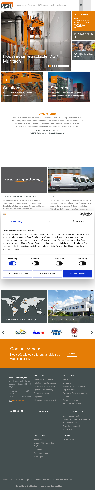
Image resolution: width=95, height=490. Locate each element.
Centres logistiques (71, 400)
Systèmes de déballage (44, 390)
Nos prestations (70, 423)
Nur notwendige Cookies (17, 274)
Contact (72, 354)
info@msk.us (18, 401)
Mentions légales (24, 480)
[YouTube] (14, 411)
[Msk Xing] (18, 411)
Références (43, 5)
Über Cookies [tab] (78, 221)
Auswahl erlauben (47, 274)
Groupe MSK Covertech (18, 319)
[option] (36, 41)
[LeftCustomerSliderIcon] (3, 332)
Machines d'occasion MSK (45, 400)
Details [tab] (48, 221)
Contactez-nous (61, 319)
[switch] (35, 263)
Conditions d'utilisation (27, 486)
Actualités (38, 439)
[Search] (81, 5)
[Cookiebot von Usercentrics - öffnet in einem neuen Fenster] (81, 214)
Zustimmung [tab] (16, 221)
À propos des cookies (51, 486)
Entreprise (21, 15)
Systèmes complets (42, 393)
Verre (65, 379)
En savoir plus (69, 439)
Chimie (66, 396)
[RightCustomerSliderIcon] (92, 332)
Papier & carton (70, 390)
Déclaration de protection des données (53, 480)
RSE (36, 446)
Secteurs (32, 5)
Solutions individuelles (73, 403)
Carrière (32, 15)
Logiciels (38, 396)
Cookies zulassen (77, 274)
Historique (38, 456)
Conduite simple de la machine (76, 419)
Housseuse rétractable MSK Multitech (30, 59)
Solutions (21, 5)
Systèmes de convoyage (44, 386)
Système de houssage (43, 379)
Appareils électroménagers (75, 393)
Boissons (67, 383)
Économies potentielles (73, 416)
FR (86, 5)
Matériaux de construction (74, 386)
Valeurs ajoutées (58, 5)
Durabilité (38, 449)
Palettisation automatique (45, 383)
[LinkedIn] (10, 411)
